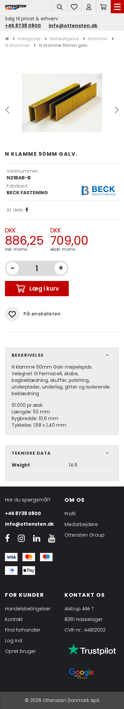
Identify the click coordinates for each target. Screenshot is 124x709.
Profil (69, 513)
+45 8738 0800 (23, 25)
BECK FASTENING (27, 192)
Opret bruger (20, 651)
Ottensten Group (84, 535)
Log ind (13, 640)
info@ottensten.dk (73, 25)
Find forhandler (22, 630)
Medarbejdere (81, 524)
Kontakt (14, 619)
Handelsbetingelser (28, 608)
